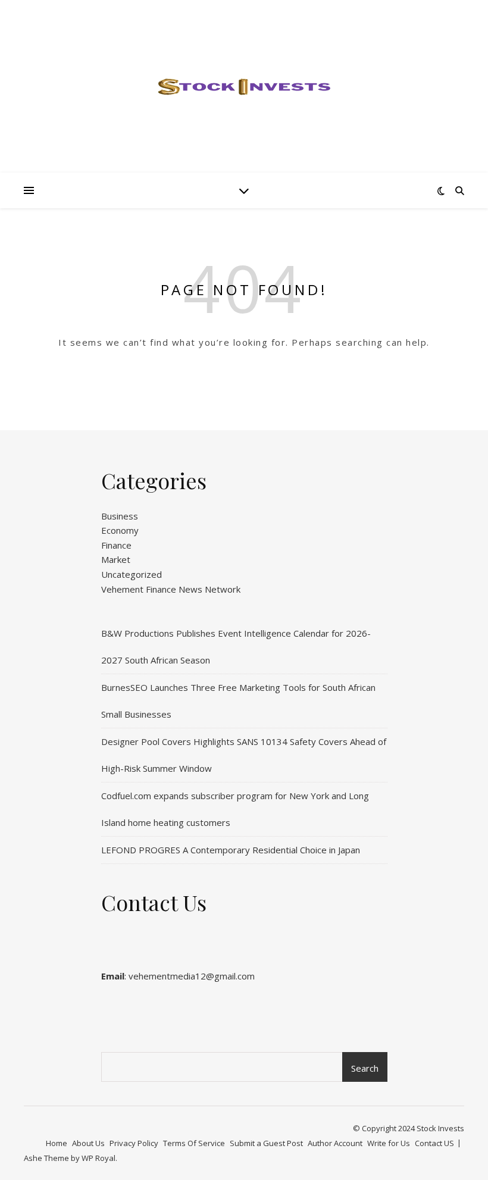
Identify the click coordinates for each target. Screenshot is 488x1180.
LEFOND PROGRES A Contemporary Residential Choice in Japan (230, 850)
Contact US (434, 1143)
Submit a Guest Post (266, 1143)
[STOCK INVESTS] (244, 86)
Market (115, 559)
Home (56, 1143)
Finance (116, 545)
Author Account (335, 1143)
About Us (88, 1143)
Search (364, 1068)
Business (119, 516)
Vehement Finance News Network (170, 589)
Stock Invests (440, 1128)
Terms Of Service (194, 1143)
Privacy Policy (134, 1143)
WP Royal (98, 1158)
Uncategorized (131, 574)
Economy (120, 530)
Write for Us (388, 1143)
